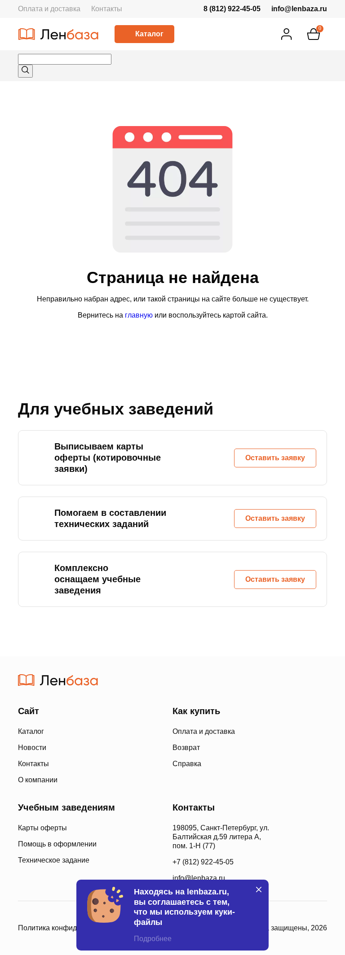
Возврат (186, 747)
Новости (32, 747)
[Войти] (286, 34)
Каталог (149, 34)
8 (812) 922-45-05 (232, 9)
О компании (38, 780)
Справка (186, 763)
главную (139, 315)
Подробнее (153, 938)
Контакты (106, 9)
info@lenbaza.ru (299, 9)
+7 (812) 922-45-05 (203, 862)
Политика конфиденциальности (71, 928)
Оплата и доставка (49, 9)
